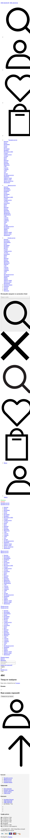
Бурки (5, 146)
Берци (5, 143)
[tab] (5, 463)
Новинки (6, 286)
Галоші (6, 153)
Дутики (6, 156)
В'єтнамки (7, 148)
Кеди (5, 159)
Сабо (5, 166)
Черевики (6, 176)
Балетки (6, 141)
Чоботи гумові (8, 178)
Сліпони (6, 169)
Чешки (6, 229)
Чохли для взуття (8, 181)
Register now (4, 669)
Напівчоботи (7, 214)
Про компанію (8, 788)
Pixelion (10, 837)
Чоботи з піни (7, 179)
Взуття (6, 195)
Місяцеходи (7, 213)
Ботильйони (7, 189)
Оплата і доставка (9, 790)
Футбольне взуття (9, 175)
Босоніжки (7, 144)
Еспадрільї (7, 203)
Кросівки (6, 163)
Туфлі (5, 170)
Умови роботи (8, 791)
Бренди (6, 289)
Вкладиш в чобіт (8, 151)
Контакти (6, 290)
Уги (5, 172)
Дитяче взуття (11, 238)
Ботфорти (6, 191)
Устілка (6, 173)
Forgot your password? (6, 665)
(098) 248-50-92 (14, 3)
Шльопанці (7, 182)
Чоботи (6, 231)
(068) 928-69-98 (5, 3)
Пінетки (6, 264)
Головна (17, 683)
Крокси (6, 162)
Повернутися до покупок (7, 696)
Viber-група (7, 793)
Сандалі (6, 168)
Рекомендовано (8, 285)
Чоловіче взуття (12, 140)
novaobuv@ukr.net (9, 799)
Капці (5, 157)
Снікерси (6, 220)
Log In (2, 666)
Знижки (6, 287)
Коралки (6, 160)
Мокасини (7, 165)
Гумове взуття (8, 154)
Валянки (6, 150)
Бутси (5, 147)
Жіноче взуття (12, 185)
